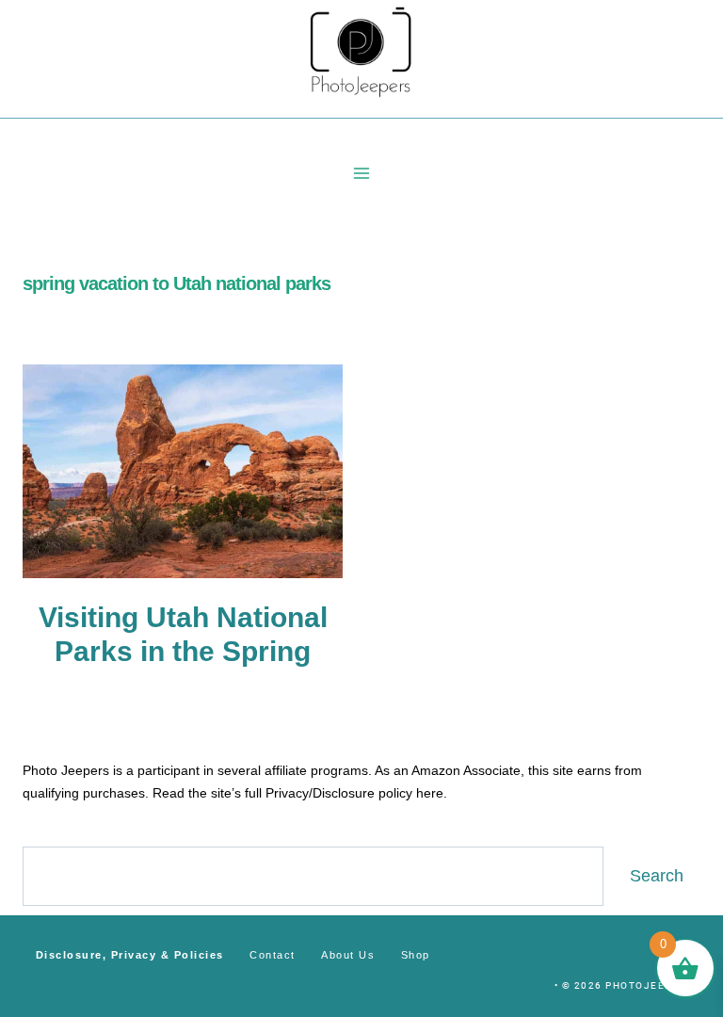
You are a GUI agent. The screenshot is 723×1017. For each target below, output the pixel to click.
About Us (348, 954)
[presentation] (183, 471)
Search (656, 875)
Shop (415, 954)
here (429, 792)
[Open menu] (362, 172)
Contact (272, 954)
